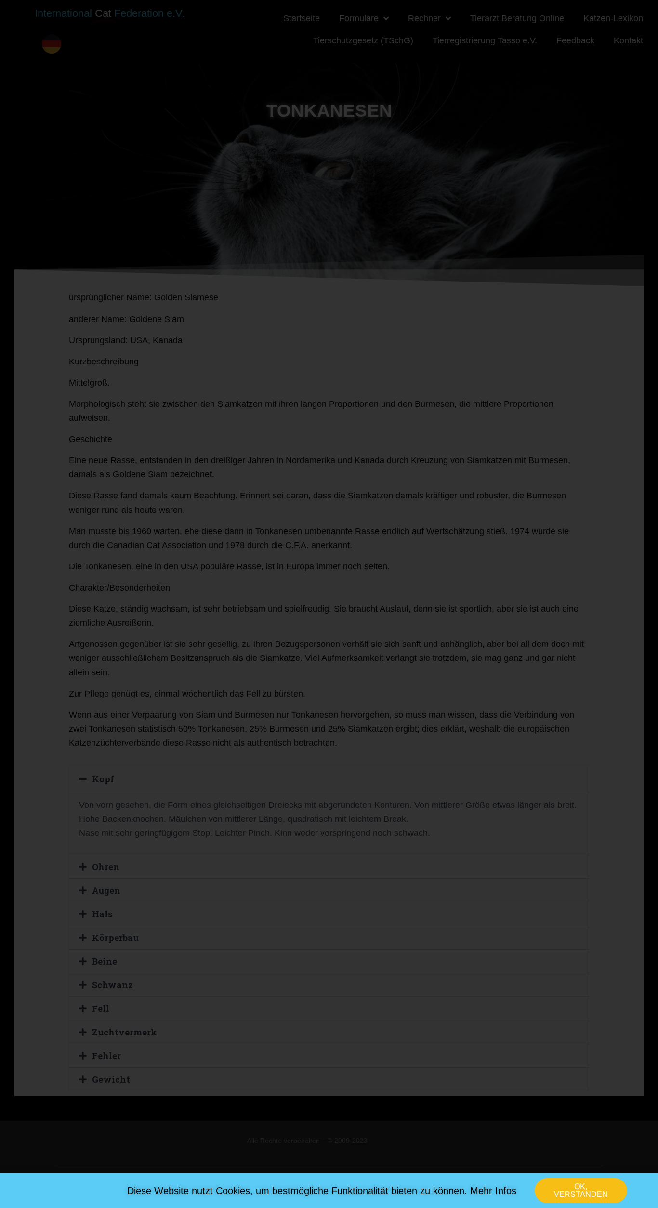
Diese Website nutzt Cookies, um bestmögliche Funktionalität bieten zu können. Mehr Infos (321, 1190)
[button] (581, 1190)
